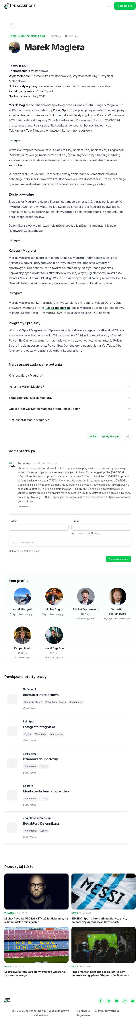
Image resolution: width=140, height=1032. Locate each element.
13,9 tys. (73, 36)
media (92, 436)
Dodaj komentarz (118, 559)
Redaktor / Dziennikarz (41, 823)
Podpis (13, 521)
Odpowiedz (24, 506)
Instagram (15, 140)
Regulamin (83, 1015)
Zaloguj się (125, 5)
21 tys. (57, 36)
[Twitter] (109, 1001)
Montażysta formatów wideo (46, 791)
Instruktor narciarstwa (41, 695)
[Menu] (109, 5)
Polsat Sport (61, 110)
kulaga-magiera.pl (57, 308)
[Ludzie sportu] (12, 24)
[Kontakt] (133, 1001)
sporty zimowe (110, 436)
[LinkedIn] (117, 1001)
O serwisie (83, 1010)
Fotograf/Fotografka (39, 727)
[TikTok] (125, 1001)
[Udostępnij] (127, 436)
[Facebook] (101, 1001)
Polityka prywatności (107, 1010)
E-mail (75, 521)
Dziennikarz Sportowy (40, 759)
